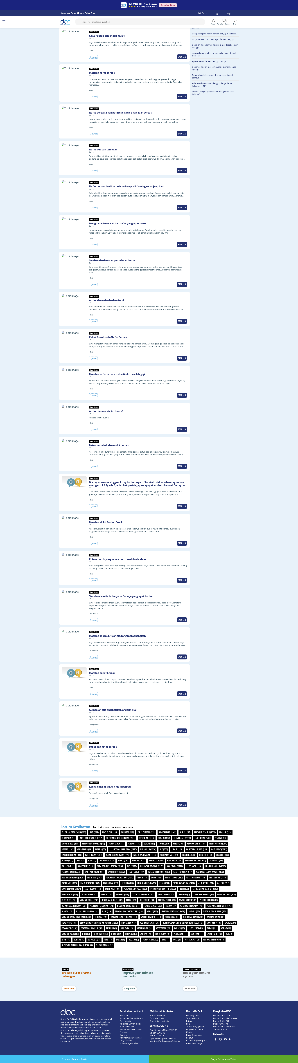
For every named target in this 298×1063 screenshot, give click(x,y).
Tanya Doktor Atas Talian (223, 1059)
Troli (235, 24)
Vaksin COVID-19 (157, 1032)
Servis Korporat (220, 1029)
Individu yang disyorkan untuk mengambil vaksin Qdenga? (213, 93)
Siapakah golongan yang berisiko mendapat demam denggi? (215, 46)
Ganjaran (124, 1035)
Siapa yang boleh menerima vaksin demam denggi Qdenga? (214, 68)
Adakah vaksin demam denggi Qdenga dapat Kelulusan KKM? (212, 84)
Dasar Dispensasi (194, 1035)
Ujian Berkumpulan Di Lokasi (163, 1038)
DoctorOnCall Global (222, 1015)
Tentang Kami (192, 1018)
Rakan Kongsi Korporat (196, 1040)
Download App (168, 5)
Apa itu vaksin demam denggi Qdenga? (209, 61)
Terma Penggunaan (195, 1026)
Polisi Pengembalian (129, 1043)
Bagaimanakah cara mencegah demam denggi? (213, 39)
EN (217, 14)
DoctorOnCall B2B (221, 1021)
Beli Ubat (124, 1015)
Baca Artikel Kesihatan (160, 1021)
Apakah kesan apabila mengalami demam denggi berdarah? (214, 54)
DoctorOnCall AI (220, 1023)
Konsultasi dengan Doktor (132, 1018)
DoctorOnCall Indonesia (224, 1026)
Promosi (123, 1032)
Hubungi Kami (192, 1015)
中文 (228, 14)
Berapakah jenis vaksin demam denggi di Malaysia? (214, 33)
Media (189, 1032)
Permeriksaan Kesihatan (131, 1029)
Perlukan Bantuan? (224, 24)
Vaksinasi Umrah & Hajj (130, 1023)
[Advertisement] (215, 461)
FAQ (188, 1023)
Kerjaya (189, 1037)
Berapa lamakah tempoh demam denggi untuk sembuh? (212, 76)
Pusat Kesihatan (157, 1015)
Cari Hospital (125, 1021)
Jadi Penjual (203, 13)
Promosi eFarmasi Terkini (74, 1059)
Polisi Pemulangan (194, 1043)
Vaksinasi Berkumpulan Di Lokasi (165, 1041)
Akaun (213, 24)
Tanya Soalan (126, 1040)
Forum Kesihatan (157, 1018)
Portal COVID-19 (157, 1035)
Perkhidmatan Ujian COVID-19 (163, 1030)
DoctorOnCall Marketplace (225, 1018)
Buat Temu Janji (127, 1026)
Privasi (189, 1021)
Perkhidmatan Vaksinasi (131, 1037)
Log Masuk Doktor (194, 1029)
